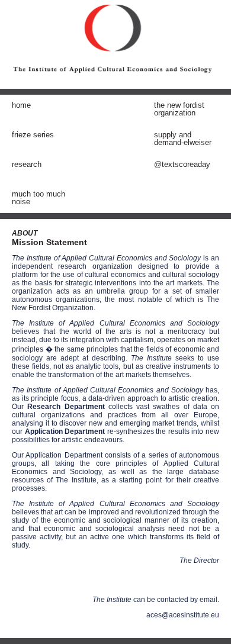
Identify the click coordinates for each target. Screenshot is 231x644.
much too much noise (38, 197)
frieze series (33, 134)
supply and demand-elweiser (182, 138)
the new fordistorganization (179, 109)
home (21, 105)
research (26, 164)
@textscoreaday (182, 164)
